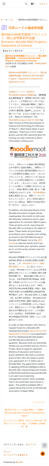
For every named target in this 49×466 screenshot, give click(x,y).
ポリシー (8, 451)
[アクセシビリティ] (42, 453)
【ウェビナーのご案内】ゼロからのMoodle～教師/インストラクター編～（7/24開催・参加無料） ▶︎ (24, 423)
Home (2, 19)
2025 (38, 192)
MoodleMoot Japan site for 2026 (24, 120)
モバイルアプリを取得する (16, 454)
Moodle (19, 462)
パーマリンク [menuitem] (39, 402)
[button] (26, 4)
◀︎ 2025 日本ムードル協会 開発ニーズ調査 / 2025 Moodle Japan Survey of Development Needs (24, 412)
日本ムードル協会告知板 (13, 19)
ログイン (43, 3)
